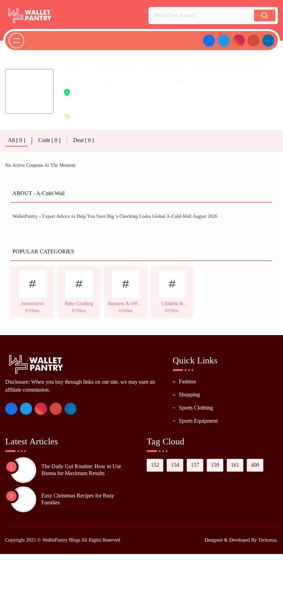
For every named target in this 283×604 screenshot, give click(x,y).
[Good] (82, 104)
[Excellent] (89, 104)
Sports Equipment (198, 421)
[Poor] (67, 104)
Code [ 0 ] (49, 140)
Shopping (189, 394)
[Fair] (74, 104)
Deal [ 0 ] (83, 140)
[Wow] (97, 104)
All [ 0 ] (16, 140)
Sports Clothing (196, 408)
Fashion (187, 381)
